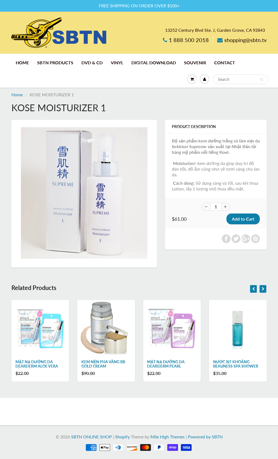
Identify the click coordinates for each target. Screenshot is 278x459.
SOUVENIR (195, 62)
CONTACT (224, 62)
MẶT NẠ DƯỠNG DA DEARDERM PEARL (166, 363)
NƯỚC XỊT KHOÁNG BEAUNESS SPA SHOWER (235, 363)
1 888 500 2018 (189, 40)
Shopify (122, 436)
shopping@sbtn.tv (245, 40)
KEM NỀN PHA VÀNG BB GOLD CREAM (103, 363)
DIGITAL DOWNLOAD (153, 62)
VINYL (117, 62)
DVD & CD (92, 62)
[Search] (261, 79)
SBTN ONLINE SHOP (91, 436)
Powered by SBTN (205, 436)
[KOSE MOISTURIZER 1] (84, 193)
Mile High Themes (167, 436)
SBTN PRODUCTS (55, 62)
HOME (22, 62)
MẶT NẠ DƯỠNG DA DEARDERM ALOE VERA (36, 363)
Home (17, 94)
